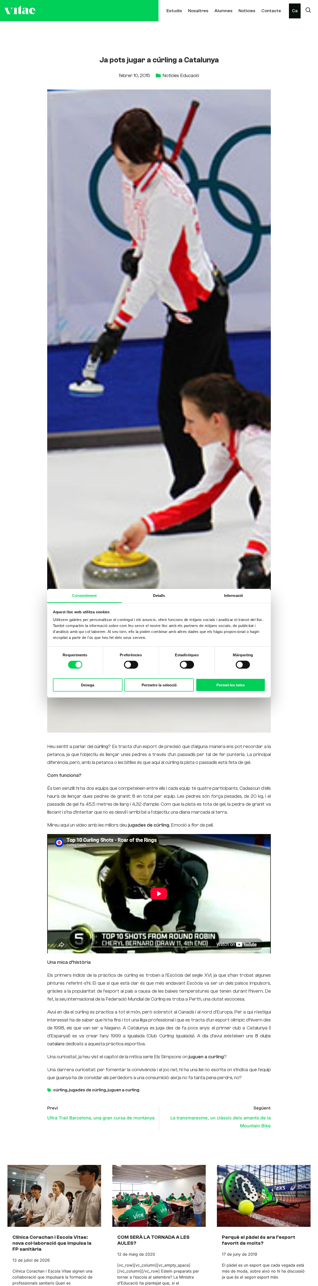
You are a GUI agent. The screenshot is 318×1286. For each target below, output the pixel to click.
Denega (87, 685)
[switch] (131, 664)
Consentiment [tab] (84, 595)
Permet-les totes (230, 685)
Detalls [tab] (159, 595)
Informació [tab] (233, 595)
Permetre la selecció (159, 685)
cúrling (101, 746)
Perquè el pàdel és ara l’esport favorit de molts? (258, 1240)
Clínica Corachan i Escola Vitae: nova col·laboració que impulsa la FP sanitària (51, 1243)
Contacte (271, 10)
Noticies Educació (180, 75)
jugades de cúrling (87, 1090)
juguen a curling (123, 1090)
